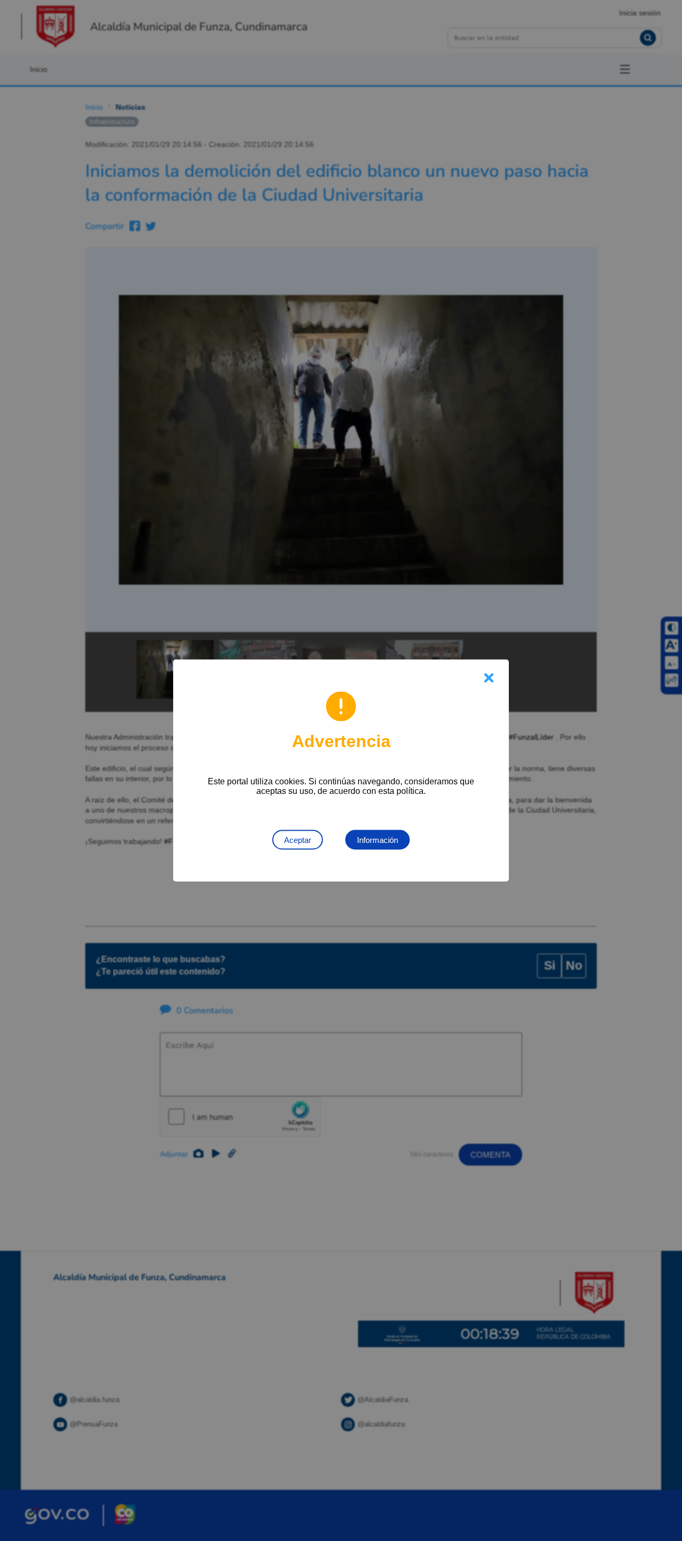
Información (377, 840)
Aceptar (297, 840)
